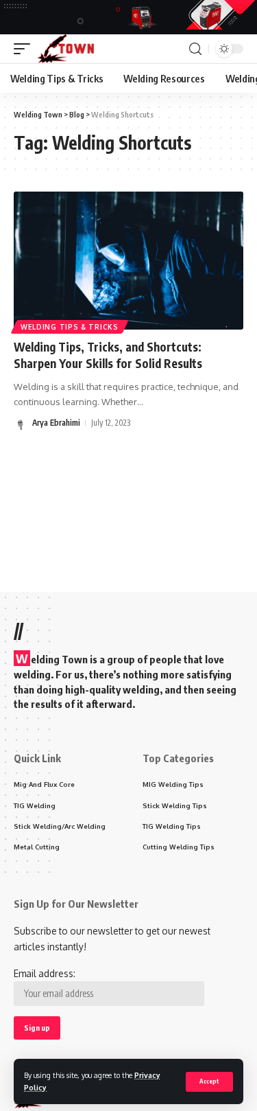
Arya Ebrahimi (56, 422)
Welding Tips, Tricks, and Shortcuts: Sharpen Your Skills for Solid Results (108, 355)
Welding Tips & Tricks (70, 327)
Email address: (44, 973)
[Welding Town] (65, 48)
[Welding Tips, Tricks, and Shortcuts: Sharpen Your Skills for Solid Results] (128, 261)
